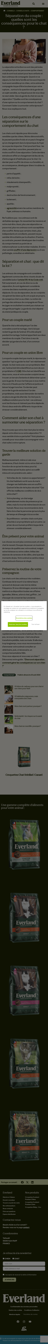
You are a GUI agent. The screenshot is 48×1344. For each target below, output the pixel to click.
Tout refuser (35, 624)
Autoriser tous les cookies (18, 624)
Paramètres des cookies (24, 618)
